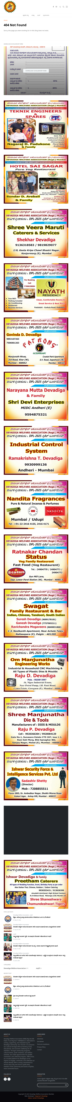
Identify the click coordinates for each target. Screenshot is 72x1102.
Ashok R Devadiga (38, 1098)
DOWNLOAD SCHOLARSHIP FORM (36, 71)
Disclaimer (40, 1041)
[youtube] (56, 7)
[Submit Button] (66, 1085)
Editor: (30, 1098)
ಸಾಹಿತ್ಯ (33, 15)
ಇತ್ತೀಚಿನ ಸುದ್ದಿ (25, 15)
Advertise (40, 1039)
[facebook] (53, 7)
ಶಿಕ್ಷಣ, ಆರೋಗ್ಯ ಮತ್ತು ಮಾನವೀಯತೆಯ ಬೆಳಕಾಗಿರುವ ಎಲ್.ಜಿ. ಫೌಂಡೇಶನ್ (31, 917)
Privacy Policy (41, 1047)
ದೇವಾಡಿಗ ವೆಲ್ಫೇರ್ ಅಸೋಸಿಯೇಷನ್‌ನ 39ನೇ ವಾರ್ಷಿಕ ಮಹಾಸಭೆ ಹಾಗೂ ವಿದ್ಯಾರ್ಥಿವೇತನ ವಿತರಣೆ (36, 927)
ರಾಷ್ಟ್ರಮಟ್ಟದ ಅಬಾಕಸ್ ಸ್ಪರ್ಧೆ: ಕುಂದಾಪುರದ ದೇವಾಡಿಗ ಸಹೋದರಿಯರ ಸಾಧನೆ (32, 936)
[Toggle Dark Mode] (60, 6)
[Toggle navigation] (66, 6)
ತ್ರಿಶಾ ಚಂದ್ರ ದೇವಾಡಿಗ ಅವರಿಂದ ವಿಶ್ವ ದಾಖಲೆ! (24, 996)
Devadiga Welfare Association (21, 915)
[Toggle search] (63, 7)
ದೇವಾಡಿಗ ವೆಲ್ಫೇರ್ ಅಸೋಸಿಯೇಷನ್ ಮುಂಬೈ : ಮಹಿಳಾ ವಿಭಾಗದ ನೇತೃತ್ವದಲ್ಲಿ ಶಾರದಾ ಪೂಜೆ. (35, 946)
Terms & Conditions (43, 1044)
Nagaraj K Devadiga (41, 1096)
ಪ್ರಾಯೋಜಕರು (46, 15)
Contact (39, 1050)
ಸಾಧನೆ (38, 15)
